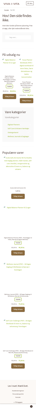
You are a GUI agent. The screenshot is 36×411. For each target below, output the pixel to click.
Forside (6, 10)
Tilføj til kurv (9, 96)
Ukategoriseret (13, 132)
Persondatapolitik (18, 394)
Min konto (6, 407)
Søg (18, 407)
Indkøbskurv (28, 405)
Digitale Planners (14, 125)
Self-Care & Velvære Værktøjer (18, 128)
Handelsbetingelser (18, 391)
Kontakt (18, 397)
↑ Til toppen (18, 402)
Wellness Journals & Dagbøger (18, 136)
